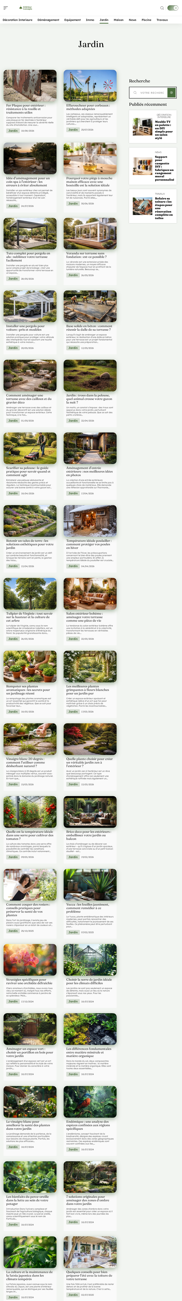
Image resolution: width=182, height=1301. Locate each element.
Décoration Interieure (164, 116)
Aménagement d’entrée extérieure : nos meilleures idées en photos (89, 471)
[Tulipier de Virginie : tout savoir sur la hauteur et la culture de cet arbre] (30, 594)
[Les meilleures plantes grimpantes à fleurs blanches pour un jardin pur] (90, 666)
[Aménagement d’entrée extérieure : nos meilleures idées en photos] (90, 448)
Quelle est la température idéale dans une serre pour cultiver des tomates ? (29, 835)
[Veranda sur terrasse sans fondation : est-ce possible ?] (90, 234)
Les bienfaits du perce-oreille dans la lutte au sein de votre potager (27, 1200)
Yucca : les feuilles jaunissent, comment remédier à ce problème (87, 907)
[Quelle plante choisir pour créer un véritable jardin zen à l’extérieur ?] (90, 739)
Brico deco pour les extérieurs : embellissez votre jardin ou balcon (88, 835)
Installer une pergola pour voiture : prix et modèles (25, 328)
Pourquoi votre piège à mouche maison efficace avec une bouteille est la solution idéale (89, 181)
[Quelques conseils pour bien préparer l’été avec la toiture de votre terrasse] (90, 1252)
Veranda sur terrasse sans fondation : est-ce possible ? (86, 255)
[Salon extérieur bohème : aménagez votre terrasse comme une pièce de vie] (90, 594)
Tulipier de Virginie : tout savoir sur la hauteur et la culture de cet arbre (29, 617)
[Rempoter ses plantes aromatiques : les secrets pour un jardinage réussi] (30, 666)
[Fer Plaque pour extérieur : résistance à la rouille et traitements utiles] (30, 85)
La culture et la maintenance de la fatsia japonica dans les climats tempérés (29, 1275)
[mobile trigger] (7, 8)
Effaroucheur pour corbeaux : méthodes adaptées (88, 107)
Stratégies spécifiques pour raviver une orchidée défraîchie (29, 981)
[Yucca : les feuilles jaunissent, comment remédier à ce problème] (90, 885)
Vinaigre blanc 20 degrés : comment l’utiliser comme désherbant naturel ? (25, 762)
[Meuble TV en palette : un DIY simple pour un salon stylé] (142, 126)
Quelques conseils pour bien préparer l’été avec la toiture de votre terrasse (89, 1275)
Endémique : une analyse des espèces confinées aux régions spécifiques (88, 1125)
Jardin (13, 130)
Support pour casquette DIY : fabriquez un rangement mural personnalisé (164, 168)
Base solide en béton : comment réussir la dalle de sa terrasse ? (89, 328)
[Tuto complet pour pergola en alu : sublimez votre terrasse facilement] (30, 234)
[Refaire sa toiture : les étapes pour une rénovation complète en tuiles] (142, 206)
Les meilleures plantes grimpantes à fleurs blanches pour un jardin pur (87, 689)
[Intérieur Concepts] (26, 8)
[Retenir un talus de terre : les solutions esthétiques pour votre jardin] (30, 521)
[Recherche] (162, 8)
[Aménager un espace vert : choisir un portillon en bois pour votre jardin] (30, 1029)
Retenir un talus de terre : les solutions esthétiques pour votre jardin (29, 544)
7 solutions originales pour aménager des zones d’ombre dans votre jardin (87, 1200)
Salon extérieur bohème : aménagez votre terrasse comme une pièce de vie (84, 617)
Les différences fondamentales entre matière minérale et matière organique (88, 1052)
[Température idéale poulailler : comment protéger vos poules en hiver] (90, 521)
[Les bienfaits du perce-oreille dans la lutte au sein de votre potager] (30, 1177)
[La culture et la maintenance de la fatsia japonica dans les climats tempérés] (30, 1252)
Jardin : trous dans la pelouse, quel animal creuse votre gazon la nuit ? (89, 398)
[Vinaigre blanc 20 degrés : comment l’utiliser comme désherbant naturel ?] (30, 739)
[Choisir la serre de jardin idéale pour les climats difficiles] (90, 960)
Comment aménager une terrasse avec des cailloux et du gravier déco (29, 398)
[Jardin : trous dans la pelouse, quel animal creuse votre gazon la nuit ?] (90, 375)
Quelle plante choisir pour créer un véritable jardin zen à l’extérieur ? (89, 762)
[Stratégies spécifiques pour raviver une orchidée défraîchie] (30, 960)
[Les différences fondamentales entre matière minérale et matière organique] (90, 1029)
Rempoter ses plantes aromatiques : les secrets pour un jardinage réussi (28, 689)
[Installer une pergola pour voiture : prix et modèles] (30, 306)
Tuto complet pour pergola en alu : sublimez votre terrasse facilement (28, 256)
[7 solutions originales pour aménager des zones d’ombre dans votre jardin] (90, 1177)
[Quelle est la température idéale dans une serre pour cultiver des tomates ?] (30, 812)
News (158, 152)
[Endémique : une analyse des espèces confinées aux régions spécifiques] (90, 1102)
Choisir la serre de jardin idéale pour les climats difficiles (89, 981)
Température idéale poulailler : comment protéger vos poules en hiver (88, 544)
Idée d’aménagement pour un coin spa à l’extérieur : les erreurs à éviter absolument (28, 181)
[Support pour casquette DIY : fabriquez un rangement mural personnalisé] (142, 166)
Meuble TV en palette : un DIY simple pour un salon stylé (164, 130)
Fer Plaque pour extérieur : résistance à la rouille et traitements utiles (25, 108)
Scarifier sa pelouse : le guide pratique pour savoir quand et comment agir (28, 471)
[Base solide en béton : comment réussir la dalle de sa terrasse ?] (90, 306)
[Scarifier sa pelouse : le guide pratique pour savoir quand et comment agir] (30, 448)
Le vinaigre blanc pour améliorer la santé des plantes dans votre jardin (28, 1125)
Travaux (160, 194)
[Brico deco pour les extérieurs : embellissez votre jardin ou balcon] (90, 812)
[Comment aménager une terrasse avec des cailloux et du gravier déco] (30, 375)
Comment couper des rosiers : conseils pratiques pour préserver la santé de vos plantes (28, 909)
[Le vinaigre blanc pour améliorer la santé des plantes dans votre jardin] (30, 1102)
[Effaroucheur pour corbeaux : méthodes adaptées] (90, 85)
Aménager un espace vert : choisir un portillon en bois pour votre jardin (29, 1052)
